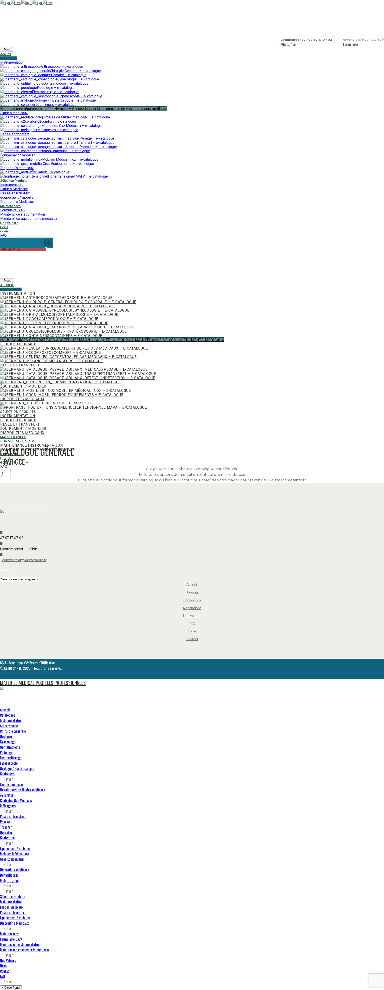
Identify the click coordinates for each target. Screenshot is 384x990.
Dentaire (6, 736)
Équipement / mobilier (15, 848)
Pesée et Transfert (13, 912)
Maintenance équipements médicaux (24, 949)
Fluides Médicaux (11, 907)
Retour (8, 779)
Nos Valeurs (192, 616)
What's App (288, 44)
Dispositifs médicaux (14, 869)
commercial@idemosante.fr (24, 560)
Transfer (6, 827)
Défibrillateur (9, 875)
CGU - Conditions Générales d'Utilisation (27, 663)
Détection (6, 832)
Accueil (192, 585)
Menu (7, 49)
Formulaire (350, 44)
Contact (192, 639)
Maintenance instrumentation (20, 944)
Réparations (192, 608)
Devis (192, 631)
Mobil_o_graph (10, 880)
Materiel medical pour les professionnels (43, 682)
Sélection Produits (12, 896)
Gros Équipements (12, 859)
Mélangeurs (8, 805)
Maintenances (9, 933)
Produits (192, 592)
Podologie (6, 752)
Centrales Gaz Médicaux (16, 800)
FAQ (192, 624)
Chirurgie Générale (13, 731)
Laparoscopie (9, 763)
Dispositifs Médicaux (14, 923)
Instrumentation (11, 720)
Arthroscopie (9, 725)
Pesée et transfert (13, 816)
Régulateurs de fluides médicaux (22, 789)
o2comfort (7, 795)
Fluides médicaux (11, 784)
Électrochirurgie (11, 757)
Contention (7, 837)
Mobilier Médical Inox (14, 853)
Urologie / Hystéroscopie (17, 768)
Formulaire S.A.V (11, 939)
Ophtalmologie (10, 747)
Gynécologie (8, 741)
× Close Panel (11, 987)
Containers (7, 773)
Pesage (5, 821)
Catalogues (192, 600)
